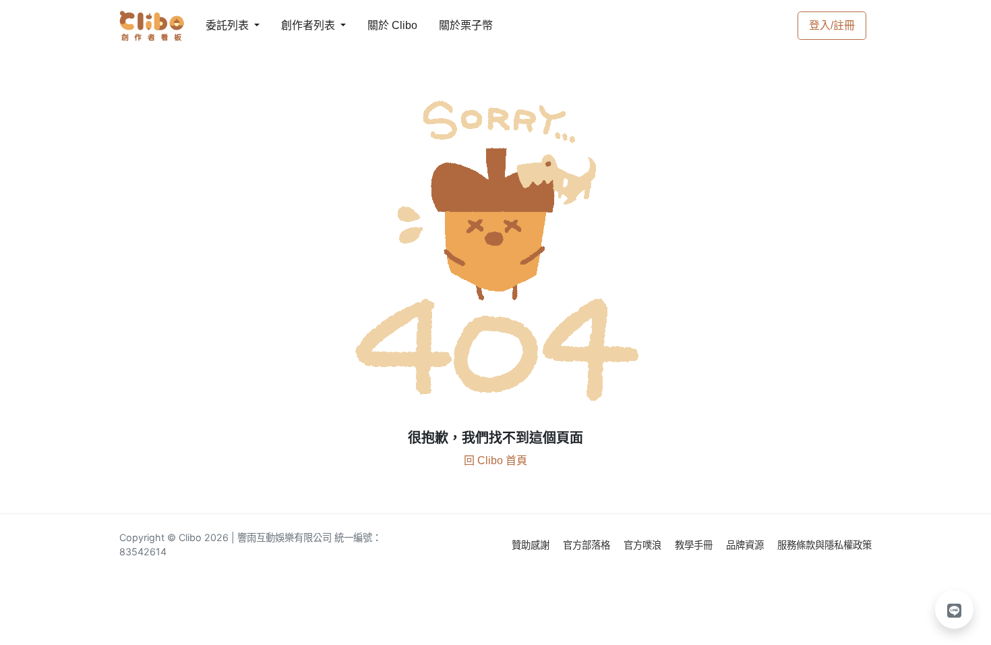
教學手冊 (695, 545)
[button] (954, 609)
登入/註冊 (832, 25)
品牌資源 (746, 545)
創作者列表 (297, 25)
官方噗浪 (644, 545)
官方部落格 (588, 545)
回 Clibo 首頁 (495, 460)
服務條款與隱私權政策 (824, 545)
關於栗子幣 (452, 25)
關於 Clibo (379, 25)
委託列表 (219, 25)
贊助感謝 (532, 545)
